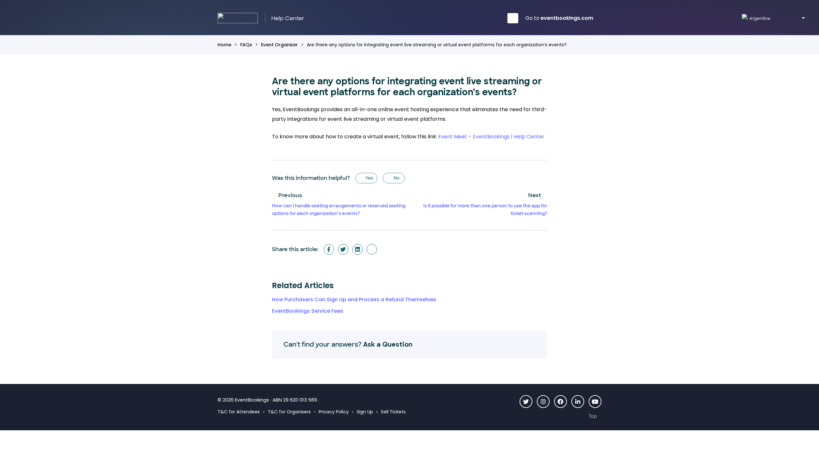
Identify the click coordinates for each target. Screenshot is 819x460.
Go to (559, 18)
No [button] (396, 178)
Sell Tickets (393, 412)
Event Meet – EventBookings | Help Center (491, 136)
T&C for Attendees (239, 412)
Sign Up (365, 412)
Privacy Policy (334, 412)
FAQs (246, 45)
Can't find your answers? (347, 344)
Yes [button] (369, 178)
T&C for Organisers (289, 412)
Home (224, 45)
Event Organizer (279, 45)
